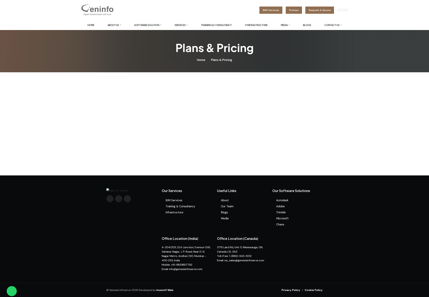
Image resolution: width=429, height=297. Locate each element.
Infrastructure (174, 212)
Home (90, 24)
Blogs (307, 24)
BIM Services (174, 200)
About (225, 200)
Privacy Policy (291, 290)
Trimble (281, 212)
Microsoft (282, 218)
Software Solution (146, 24)
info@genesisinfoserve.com (185, 269)
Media (284, 24)
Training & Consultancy (216, 24)
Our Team (227, 206)
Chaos (280, 224)
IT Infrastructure (256, 24)
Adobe (280, 206)
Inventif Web (164, 290)
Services (180, 24)
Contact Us (332, 24)
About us (113, 24)
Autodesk (282, 200)
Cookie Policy (314, 290)
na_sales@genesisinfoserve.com (244, 260)
